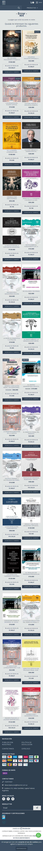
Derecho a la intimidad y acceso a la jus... (31, 199)
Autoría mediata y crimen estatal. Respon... (31, 150)
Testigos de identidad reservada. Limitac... (31, 478)
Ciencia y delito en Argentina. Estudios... (31, 524)
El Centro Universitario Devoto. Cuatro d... (31, 385)
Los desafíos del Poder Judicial (12, 103)
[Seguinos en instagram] (3, 798)
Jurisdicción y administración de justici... (31, 715)
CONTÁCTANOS (8, 749)
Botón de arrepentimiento (21, 838)
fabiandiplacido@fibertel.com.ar (16, 785)
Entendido (21, 848)
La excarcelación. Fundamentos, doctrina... (12, 527)
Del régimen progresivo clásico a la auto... (12, 58)
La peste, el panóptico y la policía (12, 339)
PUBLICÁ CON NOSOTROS (7, 744)
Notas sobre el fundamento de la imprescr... (31, 245)
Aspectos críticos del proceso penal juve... (31, 669)
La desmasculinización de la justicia (11, 432)
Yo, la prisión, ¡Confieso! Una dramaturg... (12, 151)
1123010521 (8, 782)
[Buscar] (18, 8)
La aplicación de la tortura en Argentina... (11, 246)
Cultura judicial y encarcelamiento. (31, 104)
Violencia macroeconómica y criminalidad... (31, 57)
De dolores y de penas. (31, 291)
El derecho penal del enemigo (31, 432)
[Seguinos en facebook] (8, 798)
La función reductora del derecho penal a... (31, 621)
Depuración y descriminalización (12, 293)
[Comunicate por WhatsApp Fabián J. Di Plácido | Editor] (38, 835)
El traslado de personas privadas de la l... (31, 573)
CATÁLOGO (26, 749)
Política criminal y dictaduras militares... (12, 479)
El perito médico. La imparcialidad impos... (31, 340)
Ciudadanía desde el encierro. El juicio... (11, 621)
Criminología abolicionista (12, 197)
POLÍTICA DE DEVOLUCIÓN (27, 744)
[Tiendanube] (21, 829)
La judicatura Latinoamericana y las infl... (12, 666)
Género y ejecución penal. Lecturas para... (11, 386)
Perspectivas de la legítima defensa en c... (11, 718)
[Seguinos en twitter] (12, 798)
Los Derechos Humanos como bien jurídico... (11, 575)
